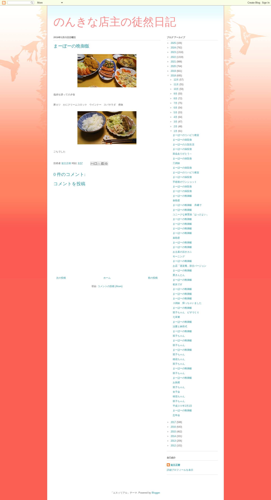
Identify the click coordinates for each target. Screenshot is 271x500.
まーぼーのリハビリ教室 (186, 135)
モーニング (179, 256)
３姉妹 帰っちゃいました (187, 303)
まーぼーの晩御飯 (182, 195)
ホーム (107, 277)
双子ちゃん (179, 335)
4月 (176, 117)
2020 (174, 66)
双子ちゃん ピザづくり (186, 312)
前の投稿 (153, 277)
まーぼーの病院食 (182, 139)
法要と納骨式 (180, 326)
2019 (174, 71)
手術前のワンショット (185, 181)
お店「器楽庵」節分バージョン (189, 265)
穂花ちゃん (179, 359)
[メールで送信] (92, 163)
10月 (176, 89)
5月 (176, 112)
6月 (176, 107)
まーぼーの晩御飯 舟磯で (187, 205)
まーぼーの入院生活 (183, 144)
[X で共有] (99, 163)
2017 (174, 422)
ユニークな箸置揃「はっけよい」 (191, 214)
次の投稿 (61, 277)
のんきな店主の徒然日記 (114, 22)
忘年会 (176, 415)
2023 (174, 52)
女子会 (176, 391)
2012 (174, 445)
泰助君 (176, 200)
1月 (176, 131)
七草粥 (176, 317)
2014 (174, 436)
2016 (174, 426)
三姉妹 (176, 163)
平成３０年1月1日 (182, 405)
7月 (176, 103)
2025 (174, 43)
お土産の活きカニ (182, 251)
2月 (176, 126)
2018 (174, 75)
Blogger (156, 492)
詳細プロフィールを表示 (180, 470)
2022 (174, 57)
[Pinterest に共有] (106, 163)
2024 (174, 47)
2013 (174, 440)
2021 (174, 61)
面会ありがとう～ (182, 153)
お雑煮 (176, 382)
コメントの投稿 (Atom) (110, 286)
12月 (176, 79)
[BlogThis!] (96, 163)
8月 (176, 98)
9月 (176, 93)
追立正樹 (175, 465)
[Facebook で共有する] (103, 163)
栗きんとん (179, 275)
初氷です (177, 284)
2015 (174, 431)
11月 (176, 84)
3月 (176, 121)
